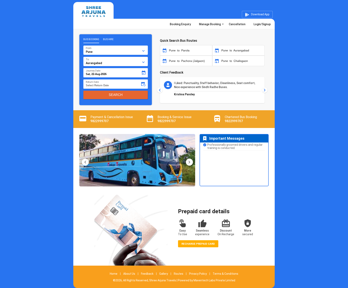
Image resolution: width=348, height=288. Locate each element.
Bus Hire (108, 39)
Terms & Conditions (225, 273)
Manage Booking (210, 24)
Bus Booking (91, 39)
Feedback (147, 273)
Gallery (163, 273)
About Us (129, 273)
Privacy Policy (198, 273)
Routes (178, 273)
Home (113, 273)
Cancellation (237, 24)
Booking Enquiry (180, 24)
